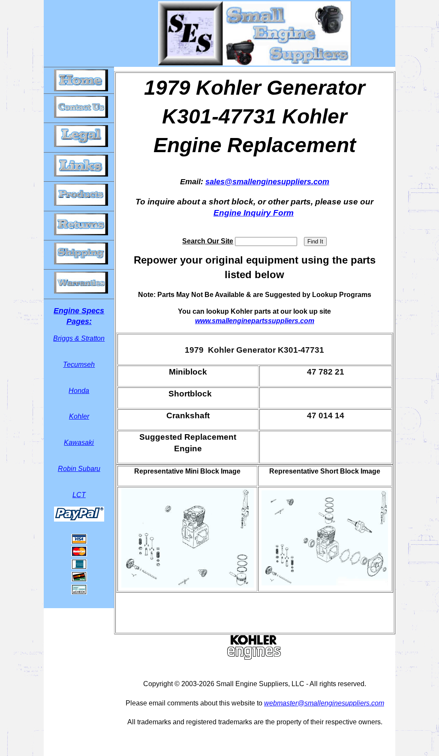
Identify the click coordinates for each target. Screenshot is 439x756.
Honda (79, 390)
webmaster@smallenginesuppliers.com (324, 703)
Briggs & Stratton (79, 338)
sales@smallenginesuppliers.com (267, 181)
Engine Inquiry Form (253, 212)
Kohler (79, 416)
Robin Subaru (79, 468)
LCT (79, 494)
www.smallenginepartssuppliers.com (254, 320)
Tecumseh (79, 364)
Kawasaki (79, 442)
